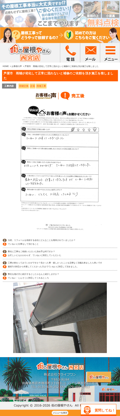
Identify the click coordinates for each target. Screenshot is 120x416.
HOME (6, 66)
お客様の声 (17, 66)
